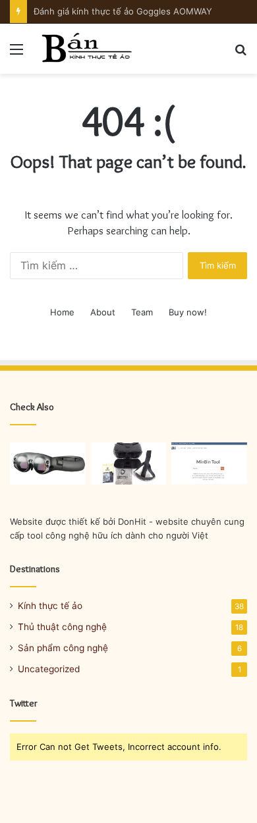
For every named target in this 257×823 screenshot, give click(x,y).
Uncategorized (49, 669)
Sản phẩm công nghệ (63, 648)
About (102, 312)
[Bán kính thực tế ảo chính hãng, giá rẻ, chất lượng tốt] (85, 49)
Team (142, 312)
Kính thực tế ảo (50, 605)
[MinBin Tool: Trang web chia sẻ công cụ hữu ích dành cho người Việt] (209, 463)
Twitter (24, 703)
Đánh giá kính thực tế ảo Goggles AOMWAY (123, 11)
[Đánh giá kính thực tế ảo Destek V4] (129, 463)
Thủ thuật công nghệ (62, 627)
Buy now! (188, 312)
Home (62, 312)
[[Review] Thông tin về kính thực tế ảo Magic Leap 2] (48, 463)
